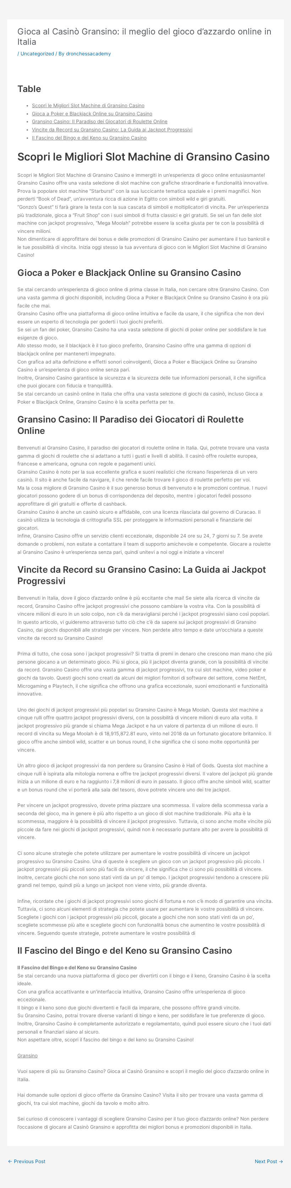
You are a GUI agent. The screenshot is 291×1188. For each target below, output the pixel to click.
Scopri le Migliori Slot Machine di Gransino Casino (88, 105)
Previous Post (26, 1161)
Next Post (269, 1161)
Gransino (27, 1055)
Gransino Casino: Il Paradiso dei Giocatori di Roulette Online (100, 121)
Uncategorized (37, 53)
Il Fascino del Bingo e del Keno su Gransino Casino (89, 138)
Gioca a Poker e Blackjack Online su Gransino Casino (92, 113)
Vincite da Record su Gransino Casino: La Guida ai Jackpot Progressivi (112, 129)
